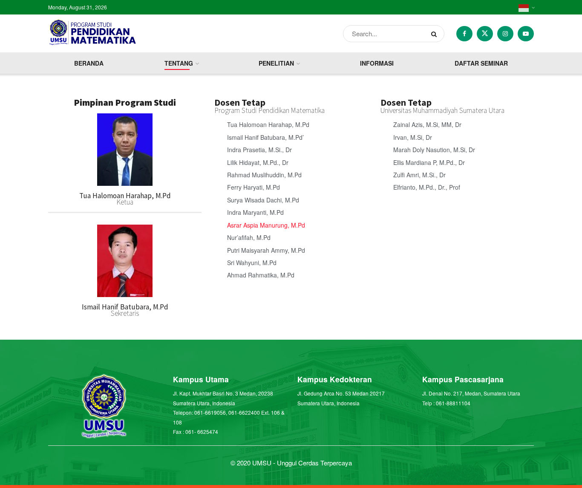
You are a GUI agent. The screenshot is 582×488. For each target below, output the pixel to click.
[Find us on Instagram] (505, 33)
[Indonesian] (526, 7)
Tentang (178, 63)
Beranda (89, 63)
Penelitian (276, 63)
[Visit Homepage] (99, 34)
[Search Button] (435, 33)
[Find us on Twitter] (485, 33)
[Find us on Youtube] (526, 33)
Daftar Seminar (481, 63)
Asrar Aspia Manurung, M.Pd (266, 225)
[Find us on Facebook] (464, 33)
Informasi (377, 63)
